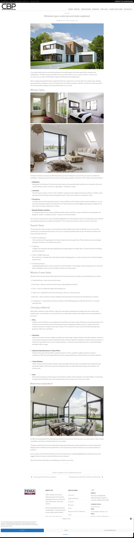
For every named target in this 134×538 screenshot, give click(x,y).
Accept (22, 530)
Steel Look (104, 9)
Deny (66, 530)
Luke (76, 20)
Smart (70, 508)
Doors (70, 9)
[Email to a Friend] (67, 466)
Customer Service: (96, 504)
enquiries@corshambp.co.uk (99, 511)
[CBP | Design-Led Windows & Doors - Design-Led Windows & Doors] (8, 6)
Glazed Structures (116, 9)
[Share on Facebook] (60, 466)
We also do (128, 9)
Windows (95, 9)
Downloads (18, 1)
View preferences (110, 530)
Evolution (71, 502)
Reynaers (71, 505)
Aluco (70, 515)
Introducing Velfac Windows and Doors (44, 477)
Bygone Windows (73, 498)
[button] (131, 518)
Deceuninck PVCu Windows (76, 511)
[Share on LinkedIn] (73, 466)
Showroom (5, 1)
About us (26, 1)
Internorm (71, 495)
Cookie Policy (65, 534)
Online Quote (34, 1)
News (11, 1)
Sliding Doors (86, 9)
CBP (92, 490)
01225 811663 (95, 507)
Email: (92, 509)
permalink (79, 472)
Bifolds (76, 9)
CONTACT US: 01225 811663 (124, 1)
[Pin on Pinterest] (70, 466)
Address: (93, 493)
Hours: (93, 513)
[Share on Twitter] (63, 466)
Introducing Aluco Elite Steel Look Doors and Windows (85, 477)
